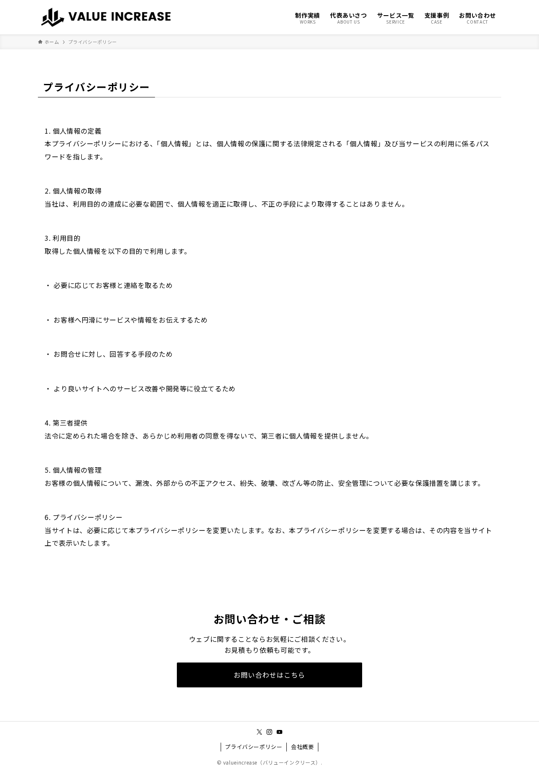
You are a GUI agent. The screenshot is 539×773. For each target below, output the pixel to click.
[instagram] (269, 732)
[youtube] (279, 732)
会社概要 (302, 747)
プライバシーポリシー (253, 747)
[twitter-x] (259, 732)
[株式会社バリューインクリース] (108, 17)
